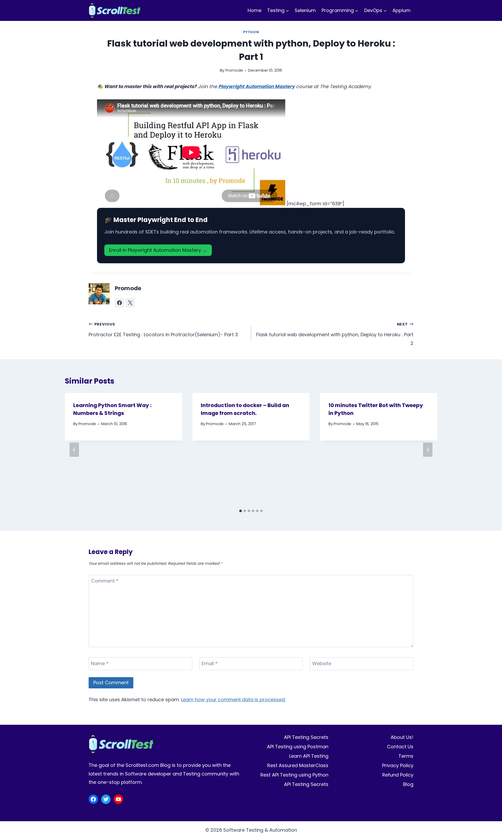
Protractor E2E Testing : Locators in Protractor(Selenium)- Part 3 (163, 330)
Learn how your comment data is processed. (233, 699)
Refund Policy (397, 775)
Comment (104, 581)
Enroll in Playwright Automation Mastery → (158, 250)
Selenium (305, 10)
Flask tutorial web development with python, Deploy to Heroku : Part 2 (334, 334)
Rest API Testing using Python (294, 775)
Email (210, 663)
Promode (234, 70)
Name (100, 663)
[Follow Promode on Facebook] (119, 302)
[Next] (427, 450)
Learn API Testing (308, 756)
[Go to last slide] (74, 450)
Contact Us (400, 746)
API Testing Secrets (306, 737)
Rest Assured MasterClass (297, 765)
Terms (405, 756)
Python (251, 32)
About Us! (402, 737)
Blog (408, 784)
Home (254, 10)
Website (321, 663)
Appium (401, 10)
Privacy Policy (397, 765)
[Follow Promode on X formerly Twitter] (130, 302)
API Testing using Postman (297, 746)
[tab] (240, 511)
